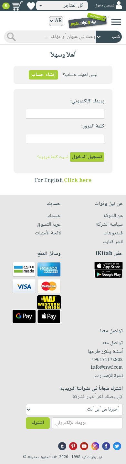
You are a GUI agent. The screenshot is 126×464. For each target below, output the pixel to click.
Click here (77, 180)
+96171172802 (107, 360)
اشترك (38, 423)
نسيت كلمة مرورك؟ (52, 157)
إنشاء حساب (43, 75)
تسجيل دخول (104, 5)
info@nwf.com (107, 368)
